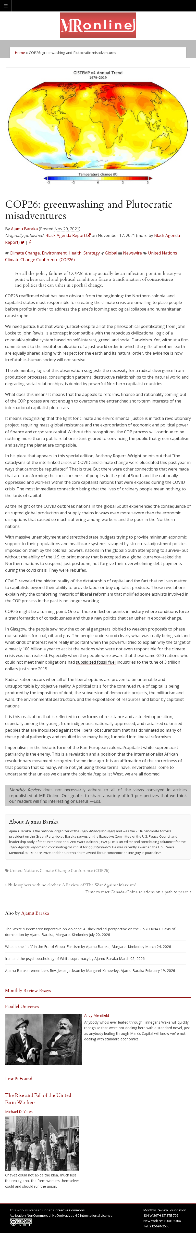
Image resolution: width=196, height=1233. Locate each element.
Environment (54, 253)
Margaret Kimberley (71, 934)
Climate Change (25, 253)
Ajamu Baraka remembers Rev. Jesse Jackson (42, 970)
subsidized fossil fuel (96, 662)
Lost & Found (18, 1079)
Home (20, 52)
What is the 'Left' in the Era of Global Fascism (42, 946)
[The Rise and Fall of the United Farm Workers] (42, 1143)
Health (75, 253)
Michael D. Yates (19, 1111)
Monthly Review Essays (28, 990)
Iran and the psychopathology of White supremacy (47, 958)
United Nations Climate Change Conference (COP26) (59, 870)
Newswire (132, 253)
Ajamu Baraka (24, 229)
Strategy (91, 253)
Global (111, 253)
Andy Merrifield (96, 1015)
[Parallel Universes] (43, 1039)
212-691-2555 (159, 1226)
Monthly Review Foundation (164, 1210)
